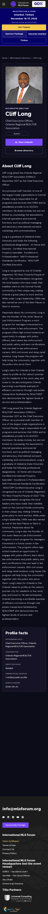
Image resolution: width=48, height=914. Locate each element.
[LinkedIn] (8, 817)
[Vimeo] (23, 817)
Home (4, 58)
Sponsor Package (14, 34)
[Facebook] (13, 817)
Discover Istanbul (37, 34)
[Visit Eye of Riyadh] (24, 909)
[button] (39, 4)
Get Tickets (24, 27)
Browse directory (24, 150)
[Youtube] (18, 817)
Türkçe (24, 40)
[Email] (3, 817)
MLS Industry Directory (20, 58)
